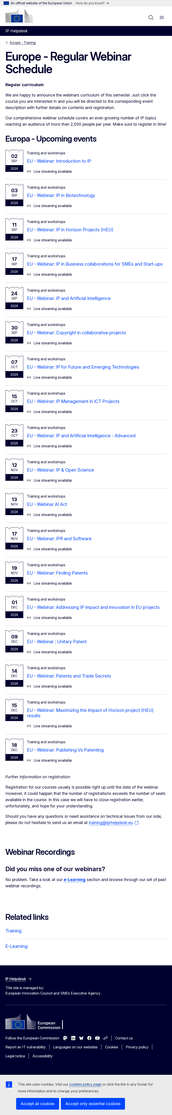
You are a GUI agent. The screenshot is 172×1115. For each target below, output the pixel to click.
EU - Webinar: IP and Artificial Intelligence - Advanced (81, 435)
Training (13, 931)
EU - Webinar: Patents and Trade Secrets (69, 676)
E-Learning (16, 946)
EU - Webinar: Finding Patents (57, 573)
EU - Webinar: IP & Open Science (60, 470)
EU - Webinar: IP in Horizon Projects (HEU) (70, 229)
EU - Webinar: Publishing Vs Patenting (65, 750)
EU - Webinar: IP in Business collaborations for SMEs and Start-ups (95, 264)
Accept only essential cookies (92, 1103)
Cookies (111, 1047)
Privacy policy (137, 1047)
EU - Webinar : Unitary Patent (57, 641)
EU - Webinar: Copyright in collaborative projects (76, 332)
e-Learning (75, 879)
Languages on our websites (75, 1047)
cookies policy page (85, 1084)
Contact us (124, 1038)
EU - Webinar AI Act (47, 504)
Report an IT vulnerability (25, 1047)
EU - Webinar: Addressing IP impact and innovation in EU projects (93, 607)
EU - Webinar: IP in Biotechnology (61, 195)
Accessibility (42, 1056)
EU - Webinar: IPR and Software (59, 538)
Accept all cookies (38, 1103)
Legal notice (15, 1056)
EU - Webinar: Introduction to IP (59, 161)
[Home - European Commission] (19, 15)
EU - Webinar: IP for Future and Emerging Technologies (83, 367)
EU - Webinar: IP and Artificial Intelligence (69, 298)
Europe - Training (23, 42)
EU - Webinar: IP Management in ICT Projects (73, 401)
